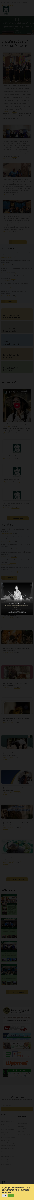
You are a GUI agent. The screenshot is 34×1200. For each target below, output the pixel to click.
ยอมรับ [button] (11, 1196)
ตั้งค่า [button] (4, 1196)
